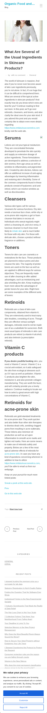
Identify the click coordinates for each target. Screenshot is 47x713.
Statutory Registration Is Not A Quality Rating (23, 588)
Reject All (23, 707)
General (32, 75)
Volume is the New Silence (15, 661)
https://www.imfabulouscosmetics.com (22, 128)
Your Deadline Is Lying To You (17, 623)
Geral (8, 564)
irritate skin (17, 231)
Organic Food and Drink (23, 3)
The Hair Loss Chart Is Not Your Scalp (20, 612)
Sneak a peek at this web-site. (18, 483)
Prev (7, 488)
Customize (23, 700)
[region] (23, 690)
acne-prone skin (12, 454)
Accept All (24, 693)
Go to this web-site (13, 493)
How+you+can (16, 509)
